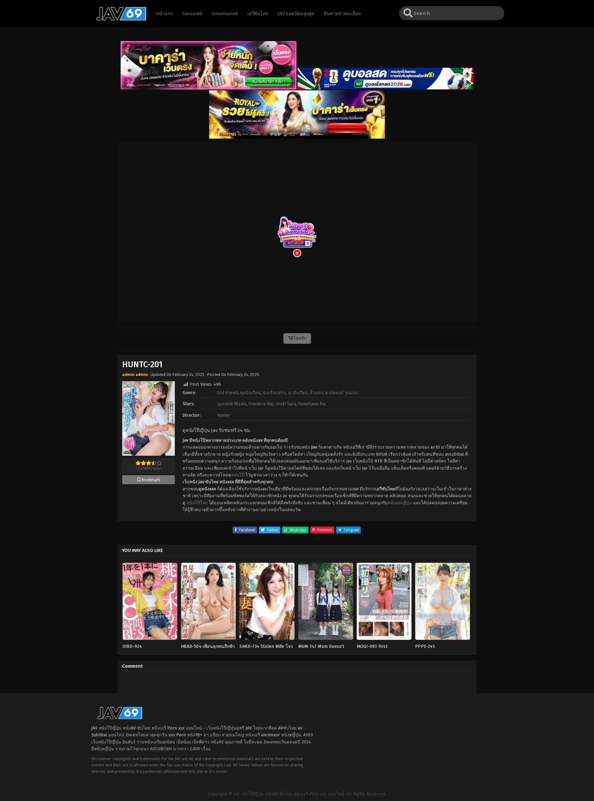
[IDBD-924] (150, 603)
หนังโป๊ (237, 475)
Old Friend (227, 392)
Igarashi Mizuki (231, 404)
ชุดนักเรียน (250, 392)
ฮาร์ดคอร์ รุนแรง (341, 392)
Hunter (223, 415)
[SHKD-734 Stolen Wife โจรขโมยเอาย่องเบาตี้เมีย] (266, 603)
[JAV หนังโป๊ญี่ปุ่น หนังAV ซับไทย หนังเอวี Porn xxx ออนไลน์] (118, 19)
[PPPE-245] (442, 603)
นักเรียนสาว (274, 392)
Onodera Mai (260, 404)
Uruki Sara (285, 404)
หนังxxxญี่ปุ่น (400, 503)
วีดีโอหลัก (297, 338)
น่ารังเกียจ (297, 392)
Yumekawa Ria (311, 404)
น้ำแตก (316, 392)
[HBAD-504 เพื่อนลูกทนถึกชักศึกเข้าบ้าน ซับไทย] (208, 603)
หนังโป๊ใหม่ (197, 503)
